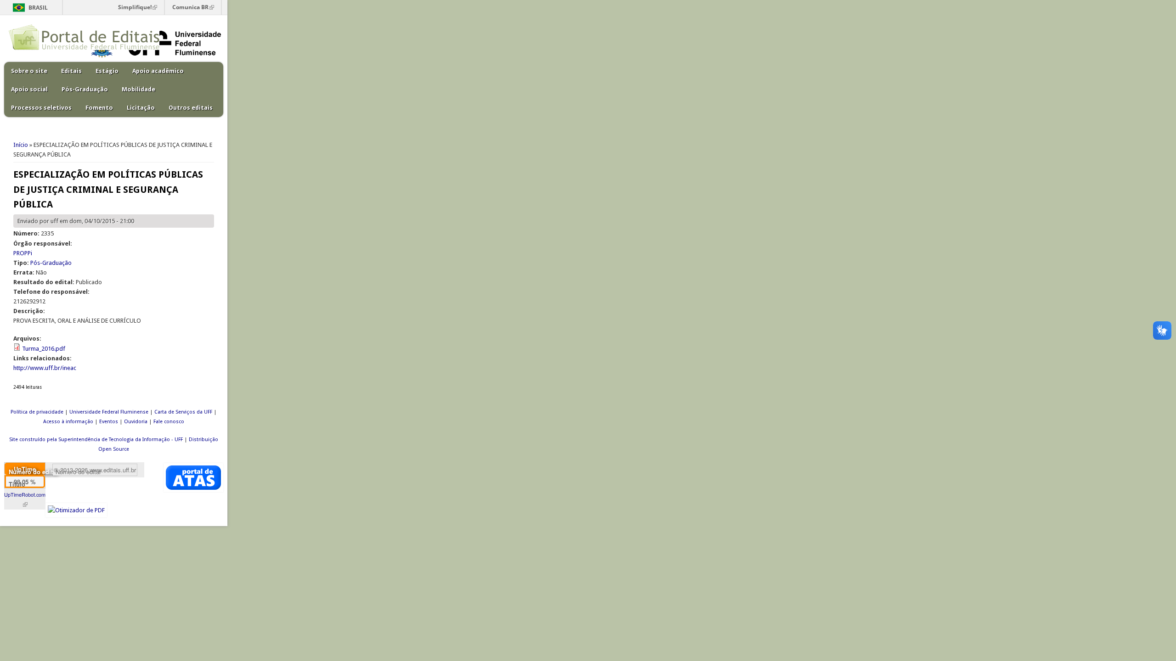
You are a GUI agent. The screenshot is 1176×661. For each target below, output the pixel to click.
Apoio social (29, 89)
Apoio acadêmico (158, 70)
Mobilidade (138, 89)
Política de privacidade (37, 412)
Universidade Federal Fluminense (108, 412)
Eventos (108, 422)
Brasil (38, 7)
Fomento (99, 107)
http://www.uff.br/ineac (44, 367)
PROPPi (22, 253)
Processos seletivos (41, 107)
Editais (71, 70)
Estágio (107, 70)
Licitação (141, 107)
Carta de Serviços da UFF (183, 412)
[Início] (84, 48)
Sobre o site (29, 70)
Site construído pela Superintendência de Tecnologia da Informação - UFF (96, 440)
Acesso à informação (68, 422)
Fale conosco (168, 422)
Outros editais (191, 107)
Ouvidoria (135, 422)
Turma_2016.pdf (43, 348)
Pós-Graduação (85, 89)
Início (20, 144)
